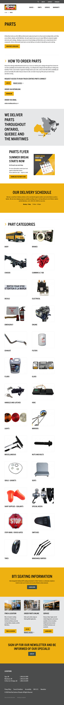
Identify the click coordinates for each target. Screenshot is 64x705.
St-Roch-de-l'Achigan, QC (11, 681)
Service (47, 7)
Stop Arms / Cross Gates (14, 532)
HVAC (34, 402)
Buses (31, 7)
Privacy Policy (8, 689)
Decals (7, 298)
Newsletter (43, 689)
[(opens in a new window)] (44, 164)
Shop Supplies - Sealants (14, 506)
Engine (34, 324)
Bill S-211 (36, 689)
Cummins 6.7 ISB (38, 272)
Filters (34, 350)
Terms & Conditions (18, 689)
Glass (34, 376)
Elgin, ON (7, 676)
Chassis (7, 272)
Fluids (7, 376)
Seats (34, 480)
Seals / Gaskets (10, 480)
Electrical (36, 298)
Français (57, 2)
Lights (7, 428)
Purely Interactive (11, 697)
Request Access (17, 83)
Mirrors (35, 428)
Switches (35, 532)
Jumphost (24, 697)
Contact (50, 2)
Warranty (56, 7)
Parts (40, 7)
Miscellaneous (10, 454)
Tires (6, 558)
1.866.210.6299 (24, 681)
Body (6, 246)
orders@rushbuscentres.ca (11, 103)
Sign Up (32, 654)
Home (6, 12)
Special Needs (37, 506)
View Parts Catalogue (12, 46)
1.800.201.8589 (24, 676)
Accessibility (28, 689)
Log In (8, 83)
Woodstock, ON (8, 679)
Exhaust (8, 350)
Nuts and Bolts (38, 454)
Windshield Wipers (39, 558)
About (43, 2)
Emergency (9, 324)
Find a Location (10, 631)
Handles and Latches (13, 402)
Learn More (32, 587)
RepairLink (9, 93)
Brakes (35, 246)
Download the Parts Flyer (18, 177)
